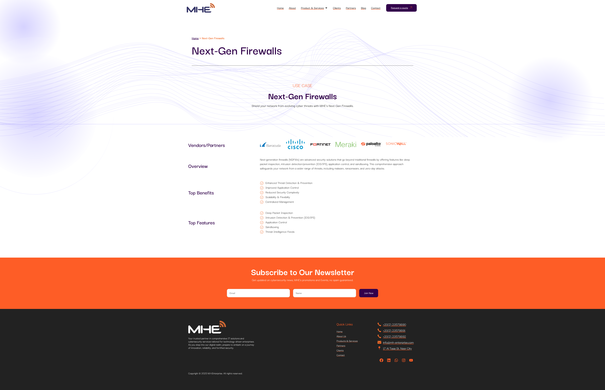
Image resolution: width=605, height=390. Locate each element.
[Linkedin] (389, 360)
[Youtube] (411, 360)
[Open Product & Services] (326, 8)
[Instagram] (404, 360)
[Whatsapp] (396, 360)
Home (195, 38)
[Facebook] (381, 360)
